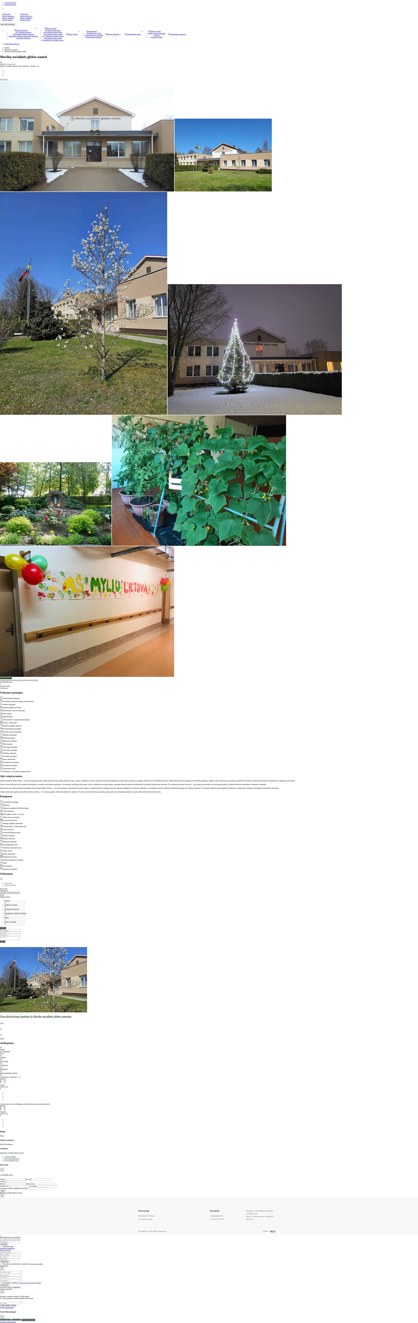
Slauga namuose (22, 30)
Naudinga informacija (146, 1216)
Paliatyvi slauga (155, 31)
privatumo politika (36, 1264)
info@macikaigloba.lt (11, 1159)
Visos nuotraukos (6, 678)
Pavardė (29, 1179)
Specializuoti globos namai (53, 34)
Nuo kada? (4, 889)
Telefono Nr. (4, 1186)
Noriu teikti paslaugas (7, 24)
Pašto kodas (30, 1184)
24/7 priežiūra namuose (23, 32)
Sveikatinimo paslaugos (178, 34)
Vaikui (6, 918)
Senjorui (7, 901)
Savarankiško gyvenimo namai (52, 40)
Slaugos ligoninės (113, 34)
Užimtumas (4, 688)
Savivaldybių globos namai (53, 32)
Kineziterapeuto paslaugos (94, 35)
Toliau (3, 1191)
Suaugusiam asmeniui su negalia (15, 913)
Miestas (3, 1184)
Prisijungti (16, 1287)
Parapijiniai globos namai (53, 38)
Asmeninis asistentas (23, 38)
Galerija (2, 680)
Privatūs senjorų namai (53, 30)
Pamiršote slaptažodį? (7, 1248)
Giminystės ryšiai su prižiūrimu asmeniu (14, 1188)
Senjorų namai (51, 28)
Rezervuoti (4, 79)
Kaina (2, 1038)
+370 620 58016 (10, 1157)
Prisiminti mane (7, 1246)
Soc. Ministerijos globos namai (52, 36)
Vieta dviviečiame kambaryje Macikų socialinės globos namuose (36, 1016)
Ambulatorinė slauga (134, 34)
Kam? (2, 895)
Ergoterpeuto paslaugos (94, 37)
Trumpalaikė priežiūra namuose (23, 34)
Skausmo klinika (156, 37)
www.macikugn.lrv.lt (11, 1160)
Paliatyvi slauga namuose (156, 33)
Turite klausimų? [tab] (10, 885)
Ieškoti (3, 928)
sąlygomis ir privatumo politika (30, 1283)
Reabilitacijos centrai (94, 33)
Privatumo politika (145, 1219)
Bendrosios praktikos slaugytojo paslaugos (23, 36)
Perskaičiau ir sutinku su (21, 1283)
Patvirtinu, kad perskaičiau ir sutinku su (22, 1264)
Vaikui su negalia (10, 922)
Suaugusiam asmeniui (11, 909)
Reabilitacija (92, 31)
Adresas (3, 1181)
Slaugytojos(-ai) (5, 1320)
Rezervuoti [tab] (8, 883)
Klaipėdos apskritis (10, 49)
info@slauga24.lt (10, 5)
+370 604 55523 (10, 3)
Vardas (2, 1179)
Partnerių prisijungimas (8, 1322)
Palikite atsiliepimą (7, 1140)
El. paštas (33, 1186)
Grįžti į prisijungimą (7, 1308)
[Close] (2, 1170)
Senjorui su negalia (10, 905)
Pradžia (6, 48)
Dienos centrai (73, 34)
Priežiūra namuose (28, 1320)
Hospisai (157, 35)
